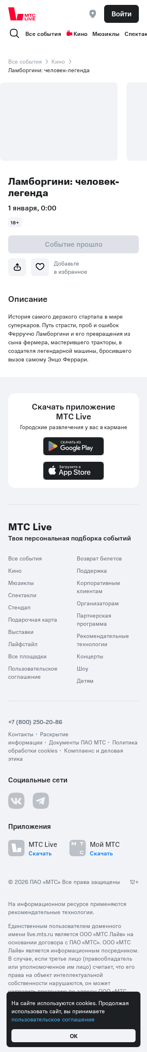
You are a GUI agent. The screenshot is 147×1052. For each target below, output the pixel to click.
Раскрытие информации (38, 738)
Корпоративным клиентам (98, 586)
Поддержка (92, 570)
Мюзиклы (106, 33)
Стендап (19, 607)
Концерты (90, 656)
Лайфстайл (23, 644)
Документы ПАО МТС (77, 742)
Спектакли (22, 595)
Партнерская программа (94, 619)
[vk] (16, 801)
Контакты (20, 734)
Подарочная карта (32, 619)
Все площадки (27, 656)
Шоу (82, 668)
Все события (43, 33)
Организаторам (98, 603)
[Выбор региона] (93, 13)
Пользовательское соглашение (33, 672)
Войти (121, 13)
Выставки (20, 631)
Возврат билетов (99, 558)
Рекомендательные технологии (103, 639)
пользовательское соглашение (53, 1019)
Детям (85, 680)
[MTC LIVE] (22, 13)
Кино (80, 33)
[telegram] (41, 801)
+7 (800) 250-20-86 (35, 722)
